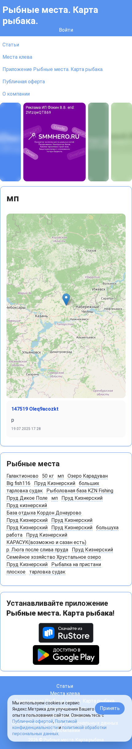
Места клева (17, 57)
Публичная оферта (23, 82)
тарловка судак (24, 491)
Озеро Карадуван (88, 476)
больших (89, 483)
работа (14, 535)
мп (60, 476)
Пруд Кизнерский (54, 483)
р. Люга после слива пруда (37, 550)
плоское (15, 572)
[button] (66, 299)
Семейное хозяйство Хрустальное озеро (53, 557)
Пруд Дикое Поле (27, 498)
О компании (16, 94)
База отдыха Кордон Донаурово (43, 513)
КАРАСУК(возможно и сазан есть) (46, 542)
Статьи (10, 45)
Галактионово (22, 476)
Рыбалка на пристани (76, 564)
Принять (110, 708)
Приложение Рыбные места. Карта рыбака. (52, 69)
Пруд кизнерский (26, 505)
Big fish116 (18, 483)
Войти (66, 30)
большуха (107, 527)
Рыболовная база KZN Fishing (79, 491)
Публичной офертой (32, 721)
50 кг (48, 476)
